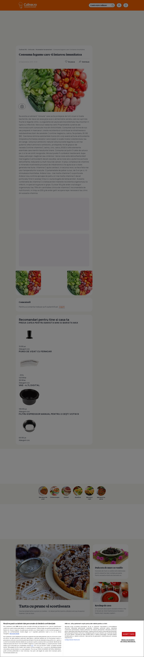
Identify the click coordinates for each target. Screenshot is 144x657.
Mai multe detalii (14, 633)
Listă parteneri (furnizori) (72, 640)
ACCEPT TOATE (128, 634)
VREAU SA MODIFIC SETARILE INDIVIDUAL (127, 640)
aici (32, 645)
